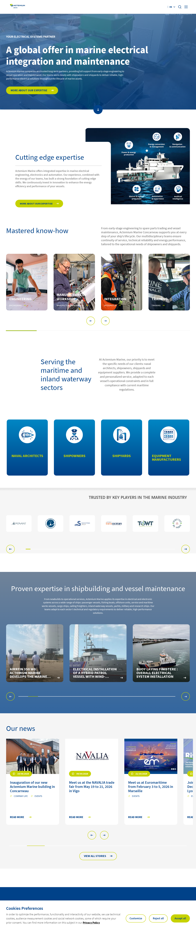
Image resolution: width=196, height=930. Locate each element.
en (171, 7)
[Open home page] (17, 7)
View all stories (95, 856)
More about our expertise (29, 90)
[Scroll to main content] (98, 109)
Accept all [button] (180, 918)
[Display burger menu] (186, 7)
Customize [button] (136, 918)
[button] (90, 321)
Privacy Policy (91, 922)
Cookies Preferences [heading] (24, 908)
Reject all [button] (158, 918)
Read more (17, 817)
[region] (98, 523)
